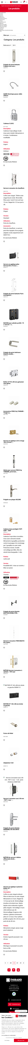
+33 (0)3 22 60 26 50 (16, 1000)
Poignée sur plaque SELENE (12, 499)
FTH (0, 31)
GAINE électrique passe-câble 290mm (12, 94)
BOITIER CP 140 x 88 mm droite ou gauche (13, 704)
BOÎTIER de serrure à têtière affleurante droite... (12, 858)
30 (14, 963)
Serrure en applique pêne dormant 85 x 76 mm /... (11, 265)
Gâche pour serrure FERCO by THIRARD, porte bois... (12, 471)
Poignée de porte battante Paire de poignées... (13, 294)
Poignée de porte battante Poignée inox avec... (11, 65)
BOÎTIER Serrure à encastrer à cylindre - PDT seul (12, 671)
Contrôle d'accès (3, 12)
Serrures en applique (3, 25)
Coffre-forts (2, 27)
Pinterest (13, 969)
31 (17, 963)
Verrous (1, 20)
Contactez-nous (16, 1004)
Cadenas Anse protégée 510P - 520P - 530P (13, 529)
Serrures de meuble (3, 26)
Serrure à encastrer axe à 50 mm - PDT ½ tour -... (13, 799)
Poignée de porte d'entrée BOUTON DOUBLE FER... (11, 612)
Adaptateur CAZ (8, 763)
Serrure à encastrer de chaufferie (13, 188)
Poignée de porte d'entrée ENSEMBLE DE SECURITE (11, 828)
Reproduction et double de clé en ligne (6, 30)
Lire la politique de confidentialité (9, 1035)
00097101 (6, 235)
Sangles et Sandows (3, 18)
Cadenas (1, 13)
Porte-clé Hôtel (8, 733)
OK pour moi (21, 1040)
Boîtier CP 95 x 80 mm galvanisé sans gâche (13, 382)
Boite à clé (1, 16)
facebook (9, 969)
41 (20, 963)
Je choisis (7, 1040)
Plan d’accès (16, 1008)
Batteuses (1, 23)
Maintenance (2, 17)
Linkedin (18, 969)
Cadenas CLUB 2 (8, 123)
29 (10, 963)
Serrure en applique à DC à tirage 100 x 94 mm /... (13, 441)
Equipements (2, 19)
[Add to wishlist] (4, 71)
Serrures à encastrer (3, 24)
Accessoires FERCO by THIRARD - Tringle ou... (13, 412)
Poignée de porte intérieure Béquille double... (12, 353)
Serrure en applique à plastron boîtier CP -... (12, 887)
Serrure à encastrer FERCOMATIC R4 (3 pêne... (14, 641)
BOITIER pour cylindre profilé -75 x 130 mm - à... (13, 323)
